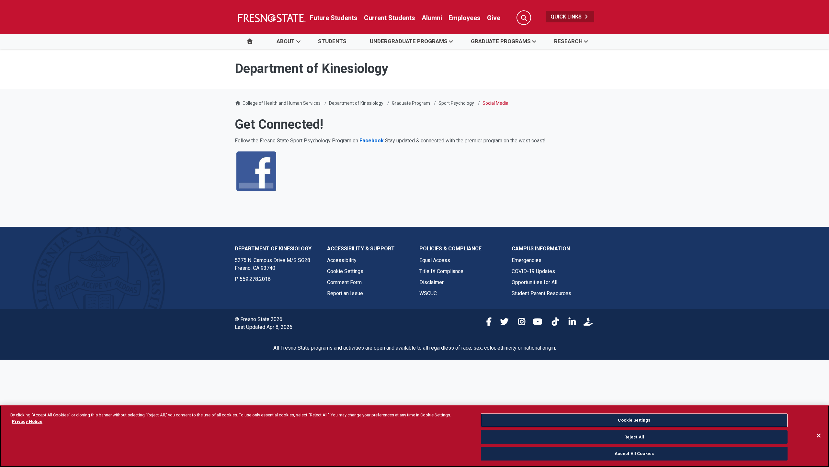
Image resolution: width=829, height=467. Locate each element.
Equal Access (434, 260)
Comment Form (344, 282)
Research (568, 41)
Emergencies (526, 260)
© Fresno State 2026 (258, 319)
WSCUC (428, 293)
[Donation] (586, 323)
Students (332, 41)
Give (493, 18)
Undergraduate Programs (409, 41)
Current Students (389, 18)
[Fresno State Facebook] (485, 323)
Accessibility (342, 260)
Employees (465, 18)
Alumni (432, 18)
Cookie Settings (345, 271)
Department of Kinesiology (356, 103)
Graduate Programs (501, 41)
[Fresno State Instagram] (519, 323)
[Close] (819, 435)
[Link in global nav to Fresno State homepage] (271, 18)
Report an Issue (345, 293)
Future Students (334, 18)
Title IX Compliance (441, 271)
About (286, 41)
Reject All (634, 437)
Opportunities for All (534, 282)
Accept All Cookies (634, 453)
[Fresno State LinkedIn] (569, 323)
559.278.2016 (255, 279)
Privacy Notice (27, 421)
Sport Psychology (456, 103)
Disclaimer (431, 282)
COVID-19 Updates (533, 271)
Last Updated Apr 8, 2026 (263, 327)
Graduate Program (411, 103)
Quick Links (567, 17)
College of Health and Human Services (282, 103)
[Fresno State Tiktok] (553, 323)
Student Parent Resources (541, 293)
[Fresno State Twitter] (502, 323)
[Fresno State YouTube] (536, 323)
